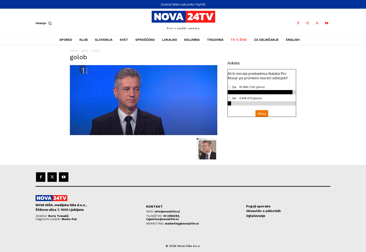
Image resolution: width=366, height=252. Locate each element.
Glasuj (262, 113)
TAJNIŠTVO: (154, 216)
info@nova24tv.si (167, 211)
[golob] (143, 134)
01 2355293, (171, 216)
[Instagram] (307, 23)
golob (85, 50)
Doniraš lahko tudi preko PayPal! (183, 4)
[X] (317, 23)
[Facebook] (298, 23)
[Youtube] (326, 23)
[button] (44, 23)
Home (73, 50)
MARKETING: (155, 223)
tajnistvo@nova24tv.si (162, 219)
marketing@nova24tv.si (182, 223)
